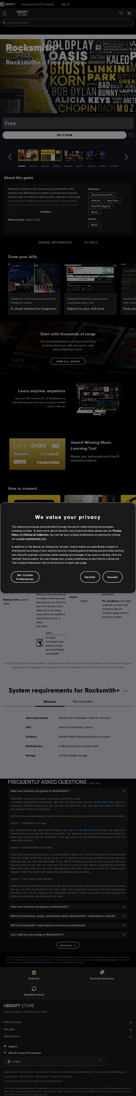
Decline (90, 576)
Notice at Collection (36, 534)
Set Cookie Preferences (25, 576)
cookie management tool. (31, 538)
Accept (112, 576)
